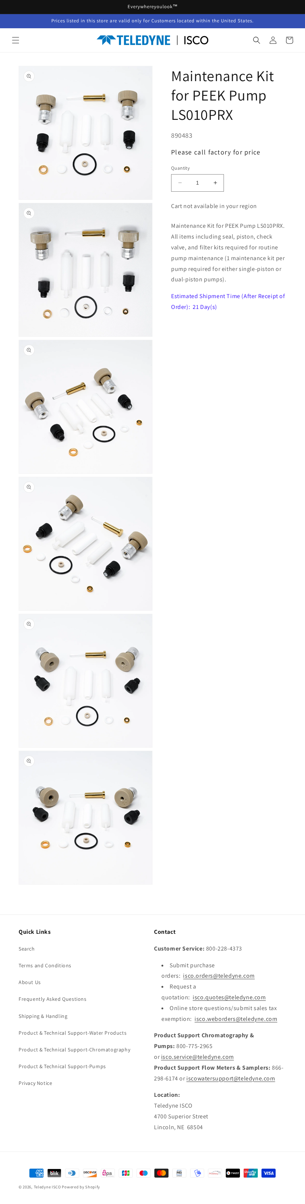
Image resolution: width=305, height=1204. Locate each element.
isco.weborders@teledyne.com (236, 1019)
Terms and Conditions (45, 965)
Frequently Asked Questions (53, 999)
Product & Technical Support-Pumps (62, 1066)
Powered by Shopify (81, 1186)
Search (27, 948)
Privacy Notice (35, 1083)
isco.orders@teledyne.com (218, 976)
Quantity (180, 168)
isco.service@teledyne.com (197, 1057)
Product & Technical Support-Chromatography (74, 1049)
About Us (30, 982)
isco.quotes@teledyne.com (229, 997)
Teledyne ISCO (47, 1186)
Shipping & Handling (43, 1016)
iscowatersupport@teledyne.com (230, 1078)
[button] (15, 40)
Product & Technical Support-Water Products (72, 1032)
